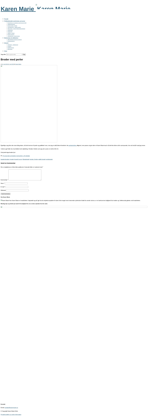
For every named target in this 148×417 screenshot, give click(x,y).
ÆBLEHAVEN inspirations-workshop (15, 39)
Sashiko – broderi (11, 33)
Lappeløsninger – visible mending (14, 27)
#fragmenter (10, 49)
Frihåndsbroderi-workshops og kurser (14, 21)
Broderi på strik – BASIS (12, 25)
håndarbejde (25, 159)
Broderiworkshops (11, 41)
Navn (3, 183)
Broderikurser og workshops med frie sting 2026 (17, 22)
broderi (12, 159)
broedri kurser (18, 159)
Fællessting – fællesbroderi (13, 44)
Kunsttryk (9, 46)
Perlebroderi (10, 31)
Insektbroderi (10, 30)
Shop (5, 51)
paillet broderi (42, 159)
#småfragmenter (11, 47)
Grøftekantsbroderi (11, 24)
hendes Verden (34, 159)
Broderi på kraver (11, 34)
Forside (6, 19)
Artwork (6, 43)
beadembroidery (5, 159)
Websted (3, 190)
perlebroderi (49, 159)
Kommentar (4, 180)
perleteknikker (73, 145)
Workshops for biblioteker (11, 38)
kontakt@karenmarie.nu (11, 407)
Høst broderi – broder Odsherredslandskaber (16, 28)
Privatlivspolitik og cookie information (11, 414)
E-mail (3, 187)
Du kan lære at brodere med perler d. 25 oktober (16, 156)
